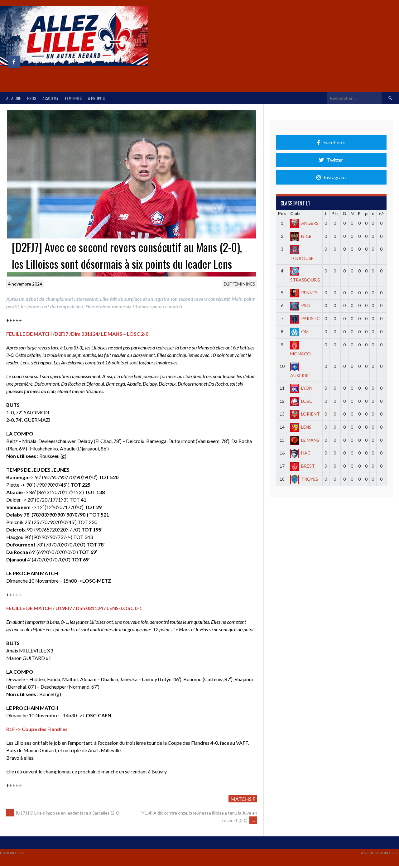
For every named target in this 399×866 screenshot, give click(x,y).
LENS (306, 427)
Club (295, 213)
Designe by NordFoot (379, 853)
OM (305, 331)
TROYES (309, 479)
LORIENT (310, 413)
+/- (381, 213)
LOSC (306, 401)
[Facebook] (14, 61)
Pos (282, 213)
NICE (306, 236)
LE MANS (310, 440)
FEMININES (73, 98)
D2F (228, 283)
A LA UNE (13, 98)
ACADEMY (50, 98)
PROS (31, 98)
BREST (308, 466)
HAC (305, 452)
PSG (305, 305)
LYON (306, 388)
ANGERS (310, 223)
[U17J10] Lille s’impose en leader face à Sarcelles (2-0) (64, 812)
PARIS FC (310, 318)
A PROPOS (96, 98)
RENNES (309, 292)
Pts (335, 213)
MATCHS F (242, 799)
